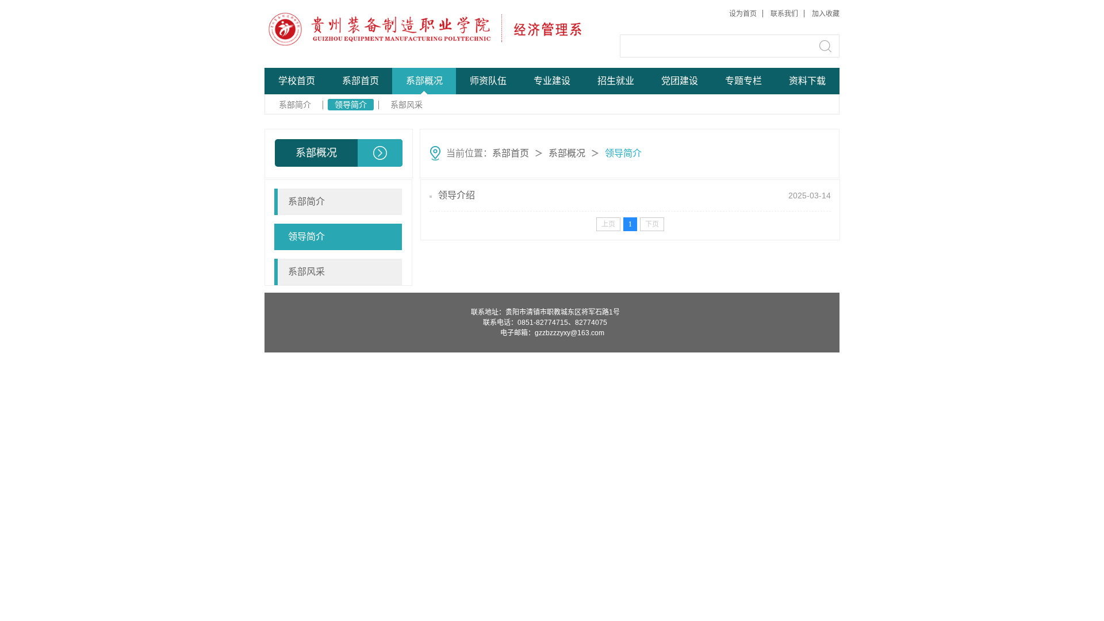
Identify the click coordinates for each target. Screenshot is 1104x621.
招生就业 (615, 81)
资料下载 (807, 81)
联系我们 (784, 14)
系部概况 (424, 81)
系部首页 (360, 81)
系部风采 (406, 104)
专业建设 (552, 81)
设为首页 (743, 14)
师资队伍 (488, 81)
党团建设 (679, 81)
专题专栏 (743, 81)
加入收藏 (825, 14)
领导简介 (351, 104)
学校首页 (296, 81)
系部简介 (295, 104)
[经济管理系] (351, 29)
